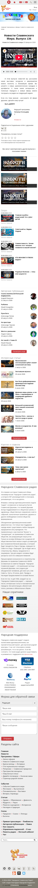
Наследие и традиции (11, 807)
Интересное (26, 805)
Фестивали (7, 789)
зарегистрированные (23, 140)
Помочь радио (9, 832)
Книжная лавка (26, 776)
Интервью (21, 764)
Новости (5, 754)
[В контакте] (19, 868)
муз (26, 2)
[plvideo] (19, 873)
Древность (28, 800)
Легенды (24, 814)
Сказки (15, 814)
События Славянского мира (13, 786)
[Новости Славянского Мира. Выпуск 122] (19, 163)
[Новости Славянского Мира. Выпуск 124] (19, 180)
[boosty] (14, 873)
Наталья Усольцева (21, 112)
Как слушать (8, 827)
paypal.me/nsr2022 (27, 685)
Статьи (4, 797)
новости (18, 120)
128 (21, 2)
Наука (15, 802)
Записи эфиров (9, 759)
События (5, 784)
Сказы (4, 811)
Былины (6, 816)
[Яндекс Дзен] (28, 868)
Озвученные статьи (10, 774)
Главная (4, 751)
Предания (7, 814)
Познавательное (9, 791)
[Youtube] (14, 868)
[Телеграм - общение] (9, 868)
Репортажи (7, 769)
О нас (28, 829)
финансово (28, 654)
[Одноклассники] (5, 128)
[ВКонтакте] (2, 128)
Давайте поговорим (10, 776)
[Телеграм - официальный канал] (4, 868)
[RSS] (33, 868)
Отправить (7, 739)
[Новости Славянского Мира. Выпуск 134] (19, 197)
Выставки (22, 791)
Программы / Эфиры (10, 756)
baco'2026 (7, 885)
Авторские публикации (13, 824)
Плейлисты (28, 821)
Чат (30, 10)
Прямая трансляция (12, 821)
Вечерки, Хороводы (10, 794)
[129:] (19, 17)
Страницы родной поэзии (13, 778)
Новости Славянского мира (12, 42)
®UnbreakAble (23, 885)
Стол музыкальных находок (14, 766)
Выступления (19, 789)
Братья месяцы (8, 764)
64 (23, 2)
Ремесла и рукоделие (11, 805)
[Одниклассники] (24, 868)
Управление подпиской (13, 829)
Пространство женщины (12, 771)
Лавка (29, 824)
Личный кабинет (26, 832)
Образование (16, 800)
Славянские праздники (23, 769)
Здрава (5, 800)
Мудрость (7, 802)
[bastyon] (24, 873)
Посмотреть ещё (19, 351)
